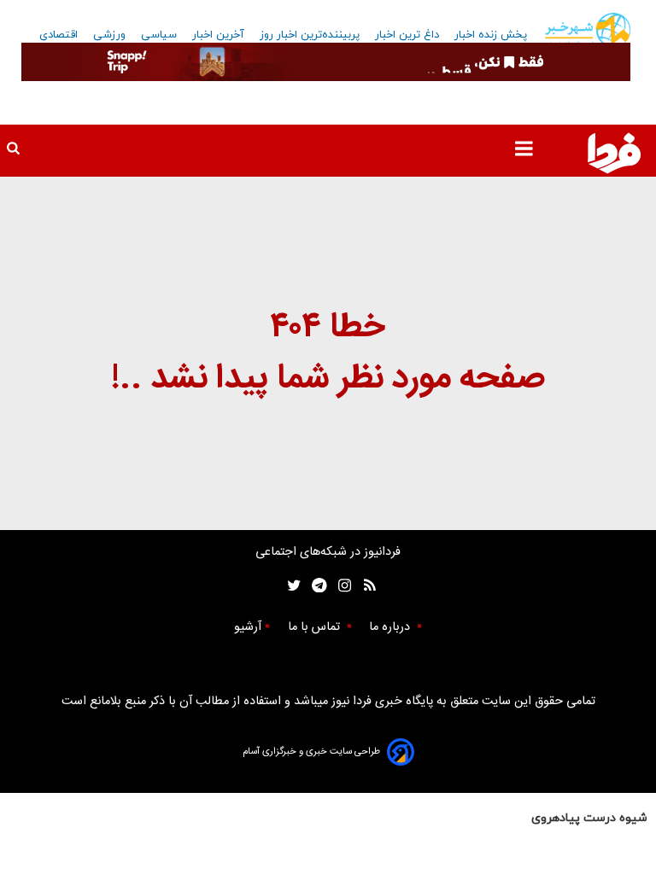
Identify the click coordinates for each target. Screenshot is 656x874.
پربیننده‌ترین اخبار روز (310, 35)
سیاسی (159, 35)
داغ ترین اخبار (407, 35)
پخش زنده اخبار (490, 35)
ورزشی (109, 35)
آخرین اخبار (218, 35)
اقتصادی (58, 35)
